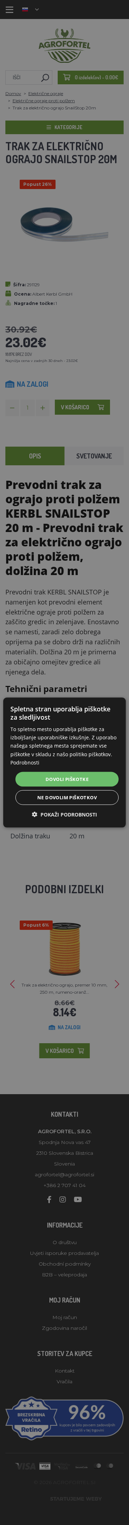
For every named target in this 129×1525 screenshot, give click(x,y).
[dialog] (64, 762)
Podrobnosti (24, 762)
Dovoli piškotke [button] (67, 779)
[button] (64, 814)
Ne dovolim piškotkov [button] (67, 797)
